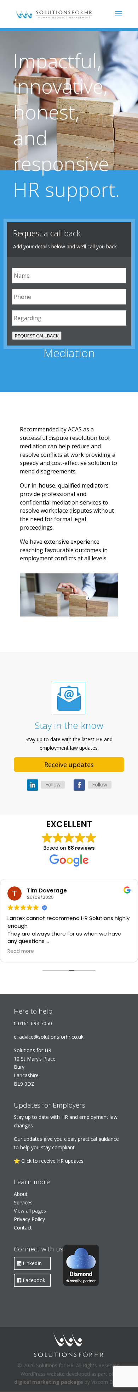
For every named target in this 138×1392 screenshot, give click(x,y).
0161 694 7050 (35, 1023)
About (21, 1194)
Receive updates (69, 764)
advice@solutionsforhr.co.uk (51, 1036)
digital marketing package (48, 1382)
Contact (23, 1227)
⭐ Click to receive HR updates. (49, 1160)
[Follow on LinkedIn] (32, 785)
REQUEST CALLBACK (37, 335)
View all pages (30, 1210)
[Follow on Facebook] (79, 785)
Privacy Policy (29, 1219)
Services (23, 1202)
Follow (53, 784)
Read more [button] (20, 951)
